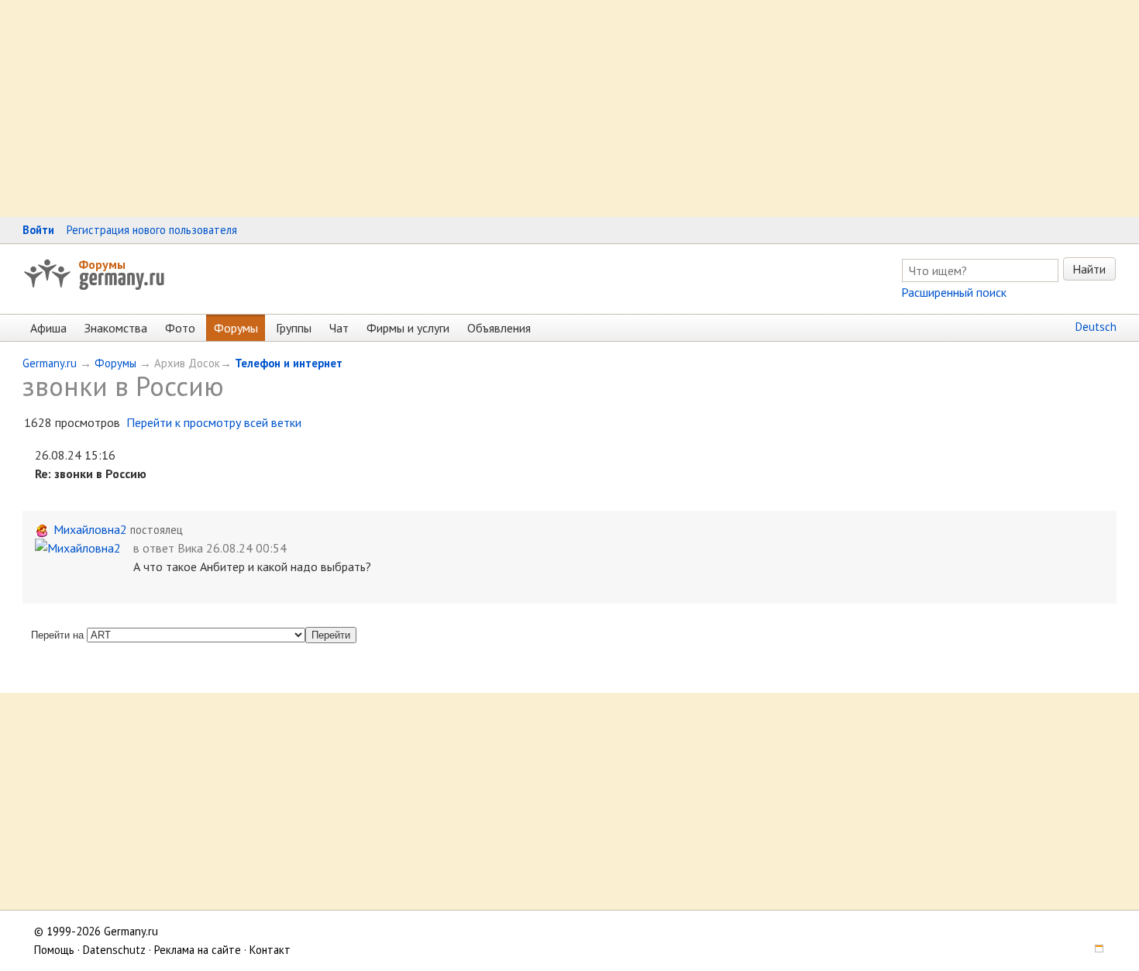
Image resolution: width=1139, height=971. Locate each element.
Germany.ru (49, 363)
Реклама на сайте (197, 949)
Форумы (102, 264)
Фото (180, 328)
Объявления (499, 328)
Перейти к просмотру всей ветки (213, 422)
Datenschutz (114, 949)
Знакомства (115, 328)
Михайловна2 (90, 529)
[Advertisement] (465, 108)
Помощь (54, 949)
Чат (339, 328)
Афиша (48, 328)
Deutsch (1096, 326)
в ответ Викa (168, 548)
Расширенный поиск (954, 292)
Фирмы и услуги (407, 328)
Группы (293, 328)
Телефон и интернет (288, 363)
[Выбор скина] (1094, 949)
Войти (38, 229)
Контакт (270, 949)
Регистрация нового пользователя (152, 229)
